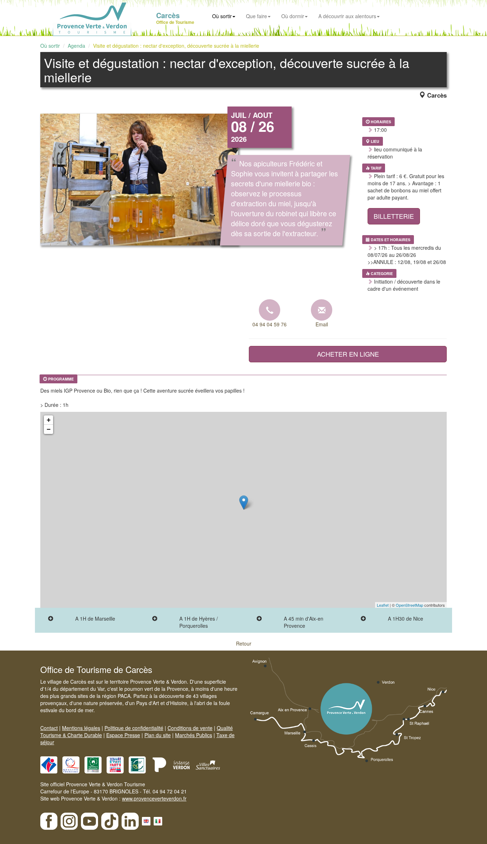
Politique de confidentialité (133, 727)
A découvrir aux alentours (347, 16)
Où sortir (222, 16)
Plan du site (157, 735)
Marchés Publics (193, 735)
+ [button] (49, 420)
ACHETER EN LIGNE (348, 353)
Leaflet (383, 605)
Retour (243, 643)
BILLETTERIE (394, 216)
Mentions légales (81, 727)
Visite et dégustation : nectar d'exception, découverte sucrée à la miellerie (176, 45)
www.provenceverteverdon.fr (154, 798)
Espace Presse (123, 735)
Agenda (76, 45)
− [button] (49, 429)
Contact (49, 727)
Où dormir (292, 16)
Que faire (256, 16)
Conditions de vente (190, 727)
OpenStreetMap (409, 605)
